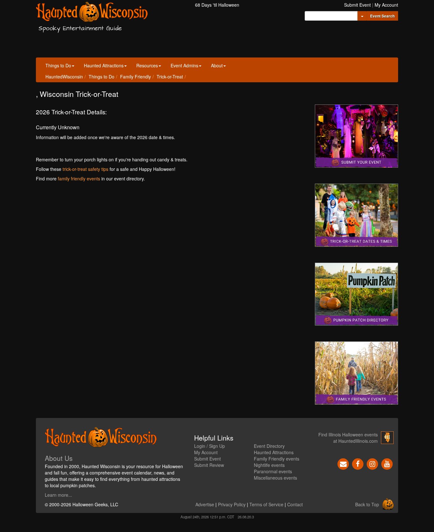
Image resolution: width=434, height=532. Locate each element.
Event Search (382, 16)
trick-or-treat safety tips (85, 169)
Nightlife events (269, 465)
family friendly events (79, 178)
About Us (59, 458)
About (217, 65)
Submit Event (357, 5)
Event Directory (269, 446)
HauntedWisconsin (64, 76)
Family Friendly (135, 76)
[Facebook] (357, 463)
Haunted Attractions (104, 65)
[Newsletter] (343, 463)
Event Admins (184, 65)
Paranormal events (273, 471)
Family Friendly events (276, 458)
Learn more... (58, 495)
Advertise (204, 504)
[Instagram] (372, 463)
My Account (386, 5)
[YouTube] (387, 463)
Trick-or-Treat (170, 76)
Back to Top (367, 504)
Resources (147, 65)
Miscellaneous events (275, 478)
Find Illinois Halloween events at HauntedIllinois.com (348, 437)
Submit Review (209, 465)
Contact (295, 504)
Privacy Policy (232, 504)
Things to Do (58, 65)
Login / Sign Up (209, 446)
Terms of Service (266, 504)
